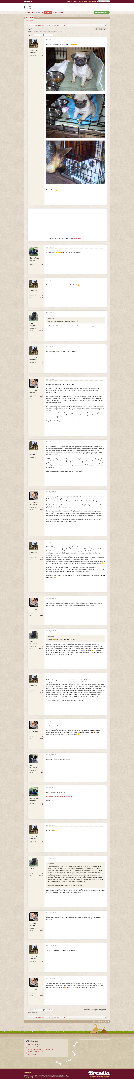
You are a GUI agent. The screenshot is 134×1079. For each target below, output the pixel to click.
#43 (47, 280)
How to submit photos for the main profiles (41, 1049)
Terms (33, 1078)
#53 (47, 721)
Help (99, 1021)
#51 (47, 631)
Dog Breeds (92, 1)
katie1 (31, 323)
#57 (47, 858)
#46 (47, 379)
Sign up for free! (79, 238)
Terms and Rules (106, 1024)
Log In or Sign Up (72, 1)
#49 (47, 542)
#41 (47, 39)
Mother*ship (34, 258)
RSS (108, 1021)
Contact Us (94, 1021)
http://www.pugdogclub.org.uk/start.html (59, 797)
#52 (47, 675)
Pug (37, 32)
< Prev (35, 35)
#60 (47, 978)
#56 (47, 825)
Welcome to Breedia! (34, 1044)
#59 (47, 945)
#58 (47, 913)
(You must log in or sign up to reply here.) (95, 1010)
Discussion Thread (49, 32)
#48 (47, 492)
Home (102, 1021)
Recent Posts (29, 20)
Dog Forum (83, 1)
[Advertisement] (67, 223)
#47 (47, 442)
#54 (47, 755)
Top (106, 1021)
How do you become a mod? (36, 1052)
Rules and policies (33, 1054)
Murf (31, 766)
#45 (47, 346)
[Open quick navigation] (105, 25)
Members (38, 18)
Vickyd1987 (33, 50)
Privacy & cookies (40, 1078)
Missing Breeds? (33, 1047)
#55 (47, 787)
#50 (47, 598)
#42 (47, 247)
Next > (51, 35)
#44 (47, 313)
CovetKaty (33, 390)
